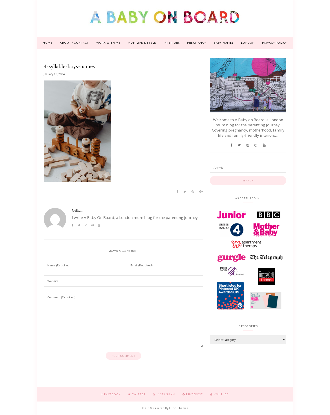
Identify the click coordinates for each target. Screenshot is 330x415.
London (248, 42)
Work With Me (108, 42)
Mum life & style (142, 42)
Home (48, 42)
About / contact (74, 42)
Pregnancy (196, 42)
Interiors (172, 42)
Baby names (224, 42)
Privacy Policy (274, 42)
